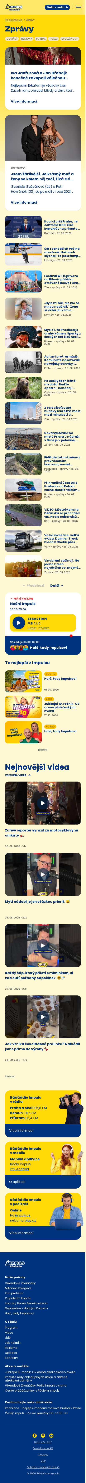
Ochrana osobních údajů (43, 1467)
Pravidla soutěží (43, 1448)
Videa (9, 1332)
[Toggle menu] (78, 7)
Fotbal (41, 38)
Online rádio (55, 7)
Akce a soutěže (17, 1366)
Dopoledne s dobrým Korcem (26, 1308)
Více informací (24, 101)
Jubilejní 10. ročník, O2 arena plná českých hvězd (40, 1372)
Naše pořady (15, 1277)
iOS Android (19, 1169)
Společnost (70, 38)
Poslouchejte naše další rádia (28, 1402)
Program (43, 628)
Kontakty (11, 1357)
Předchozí (35, 585)
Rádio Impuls (13, 20)
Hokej (53, 38)
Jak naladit (13, 1342)
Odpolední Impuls (18, 1298)
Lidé (8, 1337)
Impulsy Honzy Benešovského (26, 1303)
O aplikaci (17, 1181)
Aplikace (11, 1352)
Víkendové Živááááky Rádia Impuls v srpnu (35, 1385)
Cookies (43, 1454)
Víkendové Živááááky (20, 1283)
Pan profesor (14, 1293)
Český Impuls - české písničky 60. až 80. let (36, 1413)
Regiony (26, 38)
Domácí (12, 38)
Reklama (11, 1347)
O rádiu (11, 1322)
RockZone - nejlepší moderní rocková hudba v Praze (43, 1408)
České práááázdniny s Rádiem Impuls (32, 1390)
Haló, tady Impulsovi (19, 1313)
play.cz (30, 1220)
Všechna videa (16, 775)
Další (54, 585)
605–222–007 (43, 1442)
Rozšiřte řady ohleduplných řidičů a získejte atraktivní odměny (36, 1378)
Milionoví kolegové (18, 1288)
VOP (43, 1461)
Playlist (32, 628)
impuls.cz (22, 1215)
